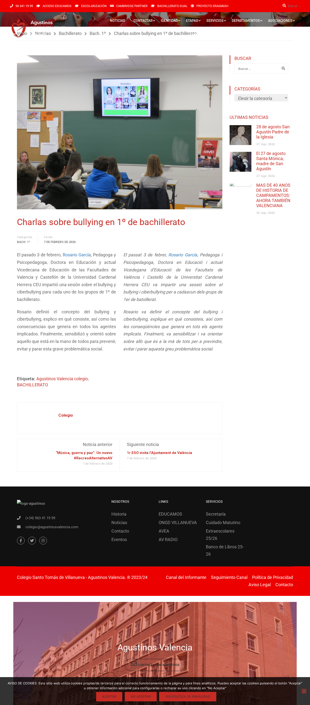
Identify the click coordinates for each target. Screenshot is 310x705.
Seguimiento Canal (229, 577)
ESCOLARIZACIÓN (94, 6)
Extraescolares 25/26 (220, 534)
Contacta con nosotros (158, 665)
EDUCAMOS (170, 514)
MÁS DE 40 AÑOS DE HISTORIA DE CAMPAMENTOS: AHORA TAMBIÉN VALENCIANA (273, 195)
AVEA (164, 531)
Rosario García (77, 254)
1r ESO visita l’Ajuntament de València (159, 453)
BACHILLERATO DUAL (172, 6)
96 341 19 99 (24, 6)
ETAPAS (192, 21)
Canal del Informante (186, 577)
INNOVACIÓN (201, 35)
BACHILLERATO (32, 384)
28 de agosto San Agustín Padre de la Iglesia (273, 131)
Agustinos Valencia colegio (62, 378)
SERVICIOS (215, 21)
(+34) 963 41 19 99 (40, 518)
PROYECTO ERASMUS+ (212, 6)
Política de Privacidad (272, 577)
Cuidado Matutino (223, 522)
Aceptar (109, 696)
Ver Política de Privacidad (187, 696)
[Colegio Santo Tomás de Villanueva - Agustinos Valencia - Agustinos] (53, 28)
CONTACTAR (143, 21)
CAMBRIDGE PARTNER (131, 6)
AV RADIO (168, 539)
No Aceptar (141, 696)
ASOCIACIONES (280, 21)
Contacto (120, 531)
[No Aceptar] (304, 691)
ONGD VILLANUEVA (178, 522)
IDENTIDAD (169, 21)
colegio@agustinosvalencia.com (51, 527)
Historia (118, 514)
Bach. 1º (23, 242)
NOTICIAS (117, 21)
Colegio (65, 415)
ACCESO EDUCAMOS (57, 6)
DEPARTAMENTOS (246, 21)
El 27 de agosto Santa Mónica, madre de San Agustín (271, 161)
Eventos (119, 539)
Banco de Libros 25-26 (225, 550)
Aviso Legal (259, 584)
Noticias (119, 522)
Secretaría (216, 514)
